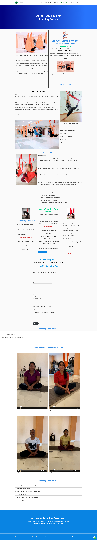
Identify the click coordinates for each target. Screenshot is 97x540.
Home (42, 2)
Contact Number (36, 287)
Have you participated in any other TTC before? (42, 306)
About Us (17, 536)
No (34, 309)
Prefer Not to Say (37, 298)
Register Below (42, 251)
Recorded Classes (48, 2)
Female (35, 296)
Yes (35, 308)
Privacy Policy (39, 536)
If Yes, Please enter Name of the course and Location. (44, 312)
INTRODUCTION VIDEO (71, 250)
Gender (34, 293)
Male (35, 294)
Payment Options (36, 317)
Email (34, 282)
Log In (77, 2)
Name (34, 275)
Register (35, 323)
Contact (44, 536)
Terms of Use (22, 536)
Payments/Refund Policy (30, 536)
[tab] (48, 332)
